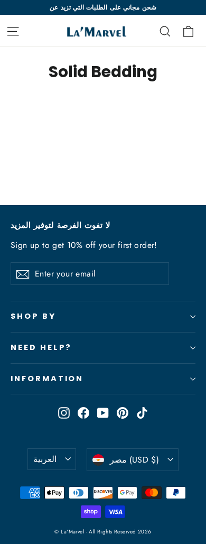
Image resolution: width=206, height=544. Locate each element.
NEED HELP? (41, 347)
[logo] (92, 30)
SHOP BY (33, 316)
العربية (45, 459)
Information (47, 378)
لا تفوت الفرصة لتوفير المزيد (60, 225)
